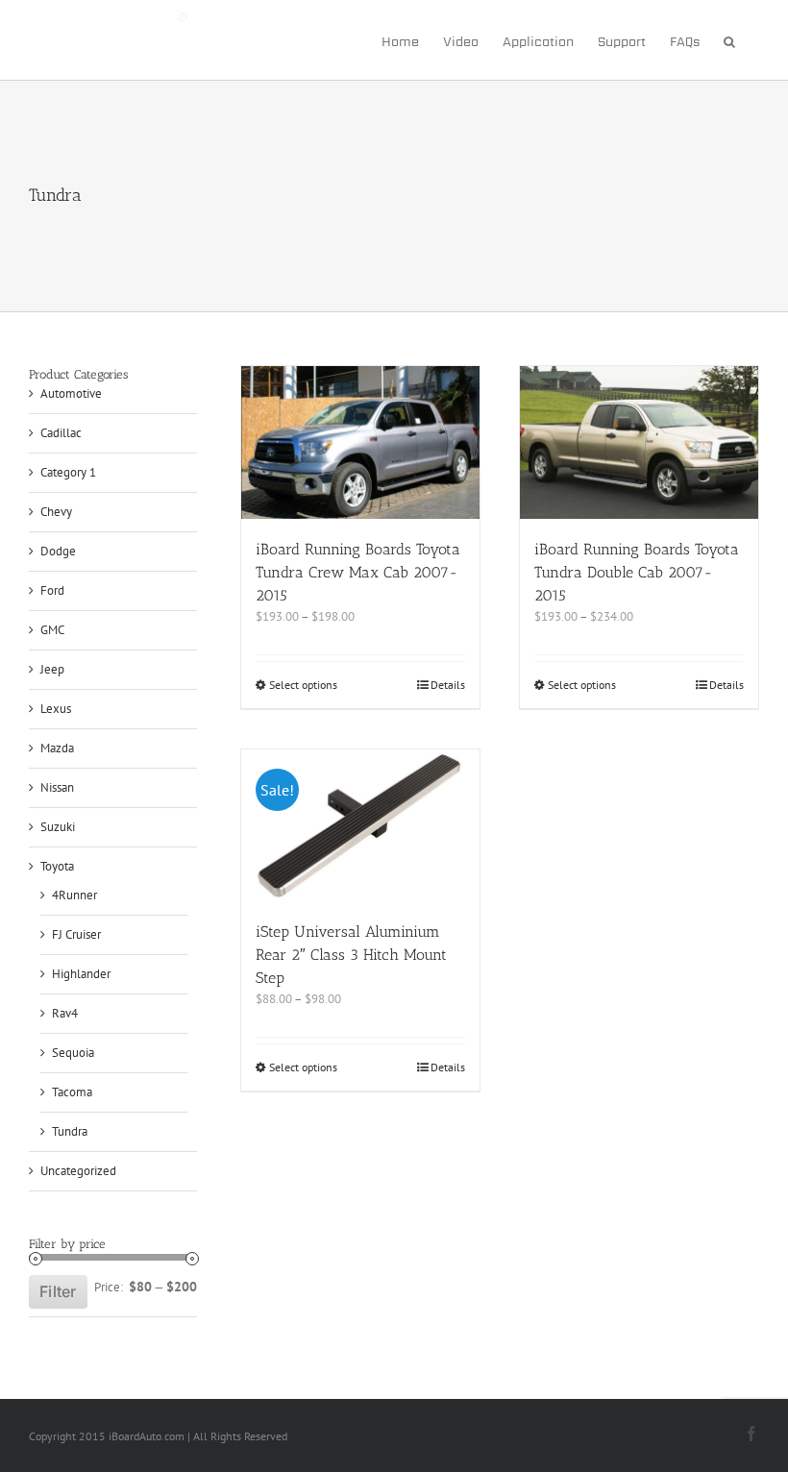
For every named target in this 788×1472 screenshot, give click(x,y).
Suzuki (57, 827)
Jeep (52, 669)
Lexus (55, 708)
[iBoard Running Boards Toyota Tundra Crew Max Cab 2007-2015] (360, 442)
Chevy (56, 511)
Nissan (57, 787)
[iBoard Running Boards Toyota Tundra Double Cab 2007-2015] (639, 442)
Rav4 (65, 1013)
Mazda (57, 748)
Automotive (71, 393)
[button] (729, 40)
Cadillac (61, 433)
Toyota (57, 866)
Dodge (58, 551)
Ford (52, 590)
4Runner (74, 895)
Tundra (69, 1131)
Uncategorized (78, 1171)
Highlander (81, 974)
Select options (303, 684)
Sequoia (73, 1052)
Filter (57, 1291)
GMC (52, 630)
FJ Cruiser (76, 934)
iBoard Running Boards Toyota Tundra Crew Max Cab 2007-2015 (358, 572)
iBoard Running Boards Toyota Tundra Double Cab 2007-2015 (636, 572)
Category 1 (68, 472)
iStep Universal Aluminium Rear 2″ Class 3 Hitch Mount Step (351, 954)
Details (448, 684)
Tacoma (72, 1092)
